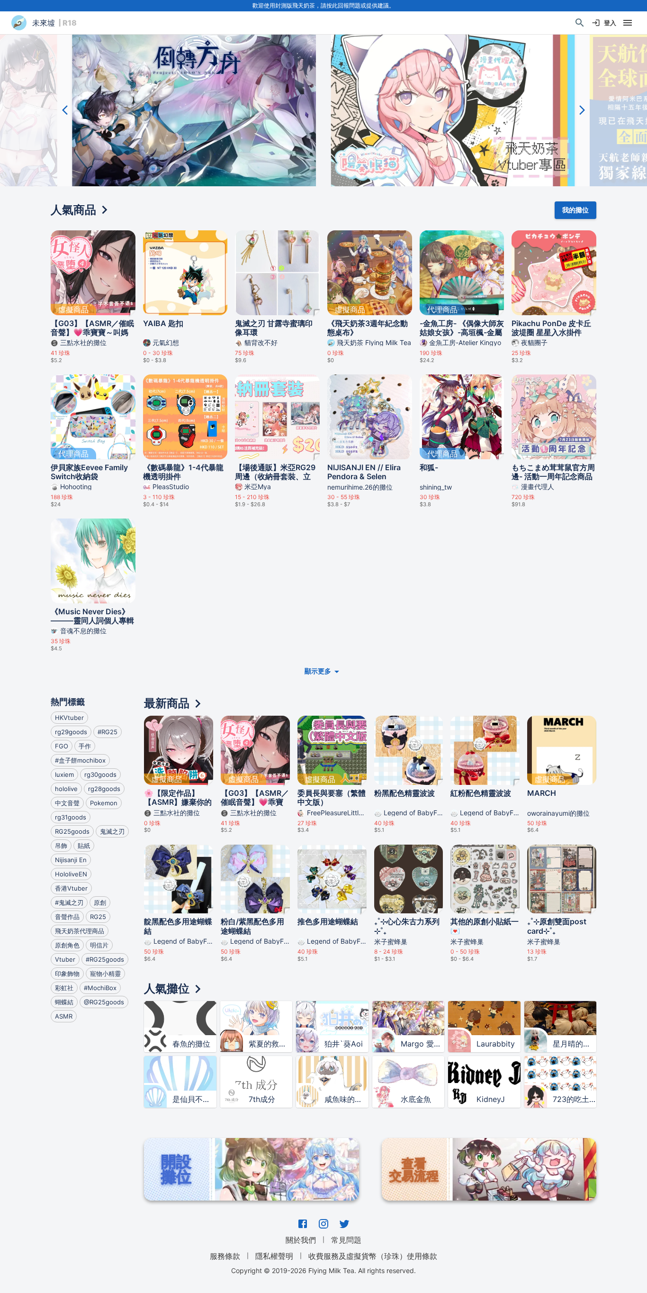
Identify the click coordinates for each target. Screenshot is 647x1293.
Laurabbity (495, 1043)
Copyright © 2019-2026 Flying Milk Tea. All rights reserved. (323, 1270)
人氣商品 (73, 210)
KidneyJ (490, 1099)
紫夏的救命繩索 (270, 1043)
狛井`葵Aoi (343, 1043)
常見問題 (346, 1240)
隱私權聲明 (274, 1256)
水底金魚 (416, 1099)
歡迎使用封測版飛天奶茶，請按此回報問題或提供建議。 (323, 5)
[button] (194, 110)
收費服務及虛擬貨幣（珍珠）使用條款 (372, 1256)
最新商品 (166, 703)
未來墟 (43, 23)
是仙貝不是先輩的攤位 (194, 1099)
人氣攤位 (166, 988)
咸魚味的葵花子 (346, 1099)
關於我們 (301, 1240)
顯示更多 (318, 671)
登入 (610, 23)
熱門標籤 (68, 702)
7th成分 (262, 1099)
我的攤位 (575, 210)
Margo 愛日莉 (422, 1043)
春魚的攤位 (191, 1043)
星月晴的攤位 (574, 1043)
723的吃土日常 (574, 1099)
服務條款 (225, 1256)
